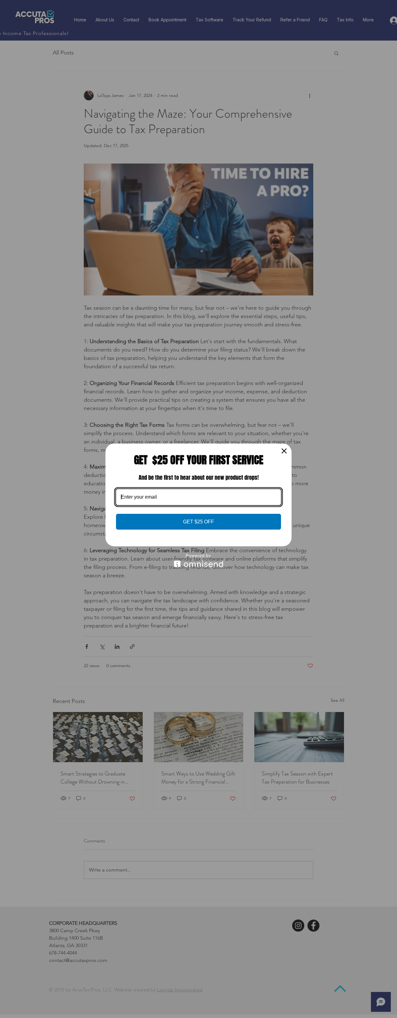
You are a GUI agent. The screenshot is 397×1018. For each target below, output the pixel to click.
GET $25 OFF (198, 521)
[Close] (284, 450)
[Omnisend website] (198, 560)
